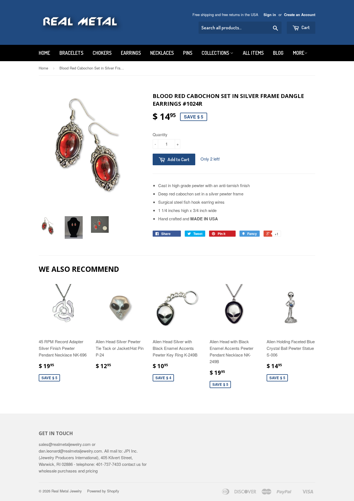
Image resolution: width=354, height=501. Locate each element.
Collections (216, 53)
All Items (253, 53)
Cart (305, 27)
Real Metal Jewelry (66, 491)
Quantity (160, 134)
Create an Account (299, 14)
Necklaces (162, 53)
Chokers (102, 53)
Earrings (131, 53)
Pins (187, 53)
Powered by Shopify (103, 491)
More (298, 53)
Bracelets (71, 53)
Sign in (270, 14)
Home (44, 53)
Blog (278, 53)
